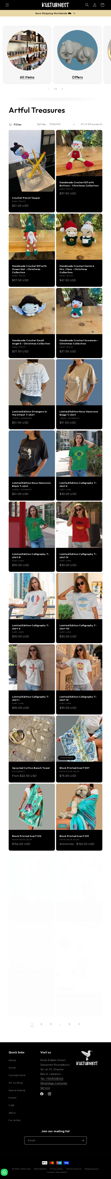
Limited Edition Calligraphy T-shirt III (30, 556)
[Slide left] (48, 89)
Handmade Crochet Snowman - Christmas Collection (79, 342)
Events (12, 1097)
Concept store (17, 1075)
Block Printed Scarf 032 (74, 907)
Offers (77, 77)
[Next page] (79, 1024)
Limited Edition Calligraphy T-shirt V (30, 627)
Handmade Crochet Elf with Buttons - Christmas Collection (79, 184)
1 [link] (32, 1024)
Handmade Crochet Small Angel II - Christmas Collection (31, 342)
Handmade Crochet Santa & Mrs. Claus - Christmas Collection (77, 269)
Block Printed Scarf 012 (26, 836)
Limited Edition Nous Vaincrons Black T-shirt (31, 484)
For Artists (15, 1120)
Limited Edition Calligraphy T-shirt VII (78, 627)
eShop (12, 1060)
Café (11, 1105)
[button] (7, 5)
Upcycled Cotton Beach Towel (31, 767)
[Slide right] (62, 89)
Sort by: (41, 124)
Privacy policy (56, 1169)
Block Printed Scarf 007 (75, 767)
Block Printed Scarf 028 (27, 907)
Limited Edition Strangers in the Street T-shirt (29, 413)
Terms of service (73, 1169)
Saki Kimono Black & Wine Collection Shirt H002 (76, 1000)
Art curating (16, 1082)
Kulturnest (26, 1169)
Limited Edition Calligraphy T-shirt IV (78, 556)
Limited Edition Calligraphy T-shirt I (30, 698)
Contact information (57, 1172)
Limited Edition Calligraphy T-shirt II (78, 484)
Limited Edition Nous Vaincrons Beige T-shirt (79, 413)
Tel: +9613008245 (52, 1078)
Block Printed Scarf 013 (74, 836)
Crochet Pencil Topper (26, 197)
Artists (12, 1067)
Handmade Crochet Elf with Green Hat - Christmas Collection (29, 269)
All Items (27, 77)
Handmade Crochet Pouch (28, 975)
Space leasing (17, 1090)
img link (27, 32)
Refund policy (40, 1169)
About (12, 1112)
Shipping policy (92, 1169)
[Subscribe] (83, 1140)
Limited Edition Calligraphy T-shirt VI (78, 698)
